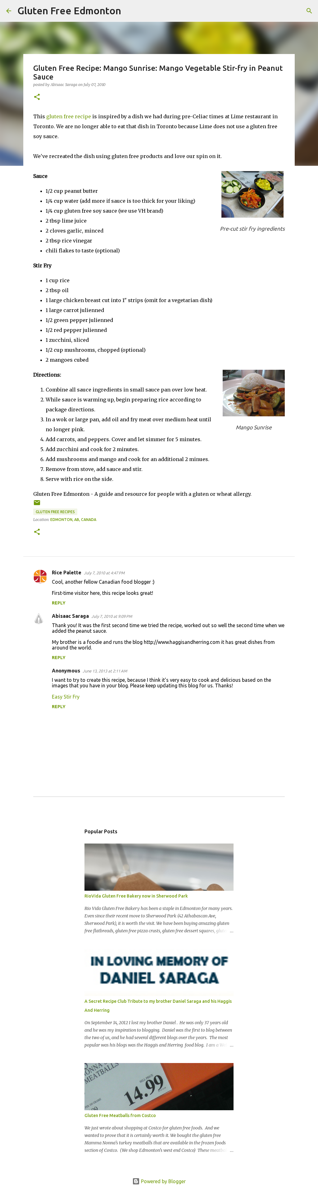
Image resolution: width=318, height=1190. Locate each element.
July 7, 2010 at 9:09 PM (111, 616)
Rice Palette (66, 572)
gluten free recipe (68, 116)
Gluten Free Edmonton (69, 10)
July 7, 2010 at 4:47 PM (104, 573)
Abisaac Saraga (70, 616)
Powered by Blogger (163, 1181)
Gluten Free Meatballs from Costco (120, 1115)
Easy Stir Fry (66, 696)
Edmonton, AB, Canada (73, 520)
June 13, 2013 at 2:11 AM (105, 671)
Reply (59, 602)
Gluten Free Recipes (55, 512)
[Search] (130, 10)
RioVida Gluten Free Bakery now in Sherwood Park (136, 896)
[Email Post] (37, 505)
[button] (37, 97)
